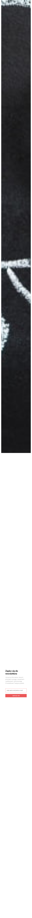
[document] (16, 459)
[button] (29, 2)
